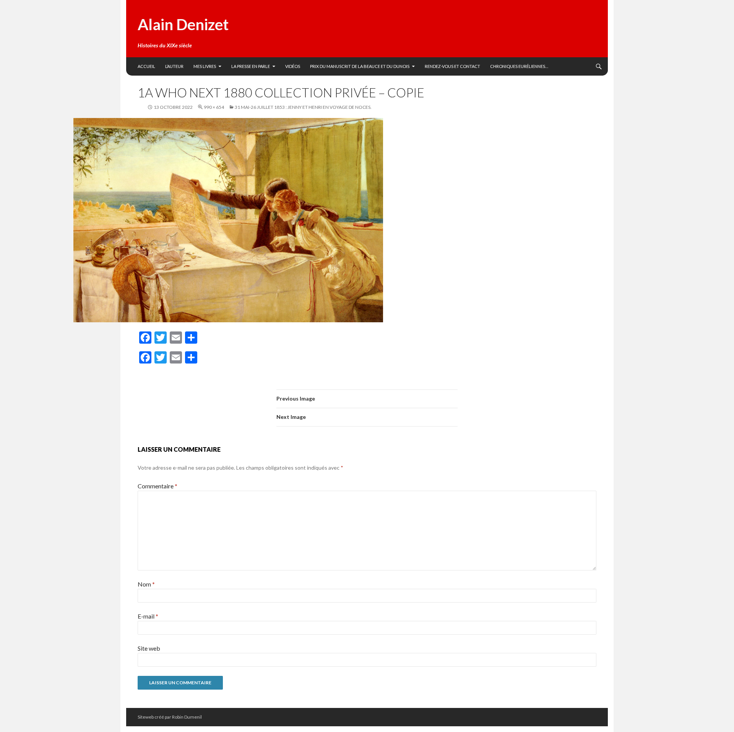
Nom (146, 584)
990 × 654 (214, 107)
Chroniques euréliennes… (519, 66)
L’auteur (174, 66)
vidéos (292, 66)
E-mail (148, 616)
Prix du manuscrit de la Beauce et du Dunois (359, 66)
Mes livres (204, 66)
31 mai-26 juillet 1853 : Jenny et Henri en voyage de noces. (303, 107)
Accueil (146, 66)
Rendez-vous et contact (452, 66)
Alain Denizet (183, 24)
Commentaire (157, 486)
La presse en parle (250, 66)
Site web (149, 648)
